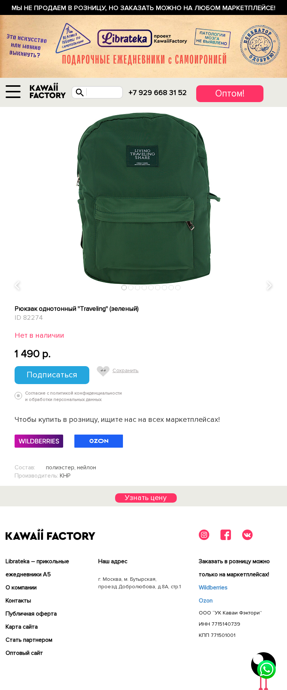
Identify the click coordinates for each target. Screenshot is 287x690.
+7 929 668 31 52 (158, 92)
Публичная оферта (31, 613)
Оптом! (229, 93)
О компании (21, 587)
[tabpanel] (143, 200)
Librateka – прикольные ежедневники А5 (37, 568)
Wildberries (213, 587)
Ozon (206, 600)
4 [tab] (144, 287)
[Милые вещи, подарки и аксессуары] (48, 91)
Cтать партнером (29, 640)
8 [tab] (171, 287)
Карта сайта (22, 627)
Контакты (18, 600)
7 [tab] (164, 287)
